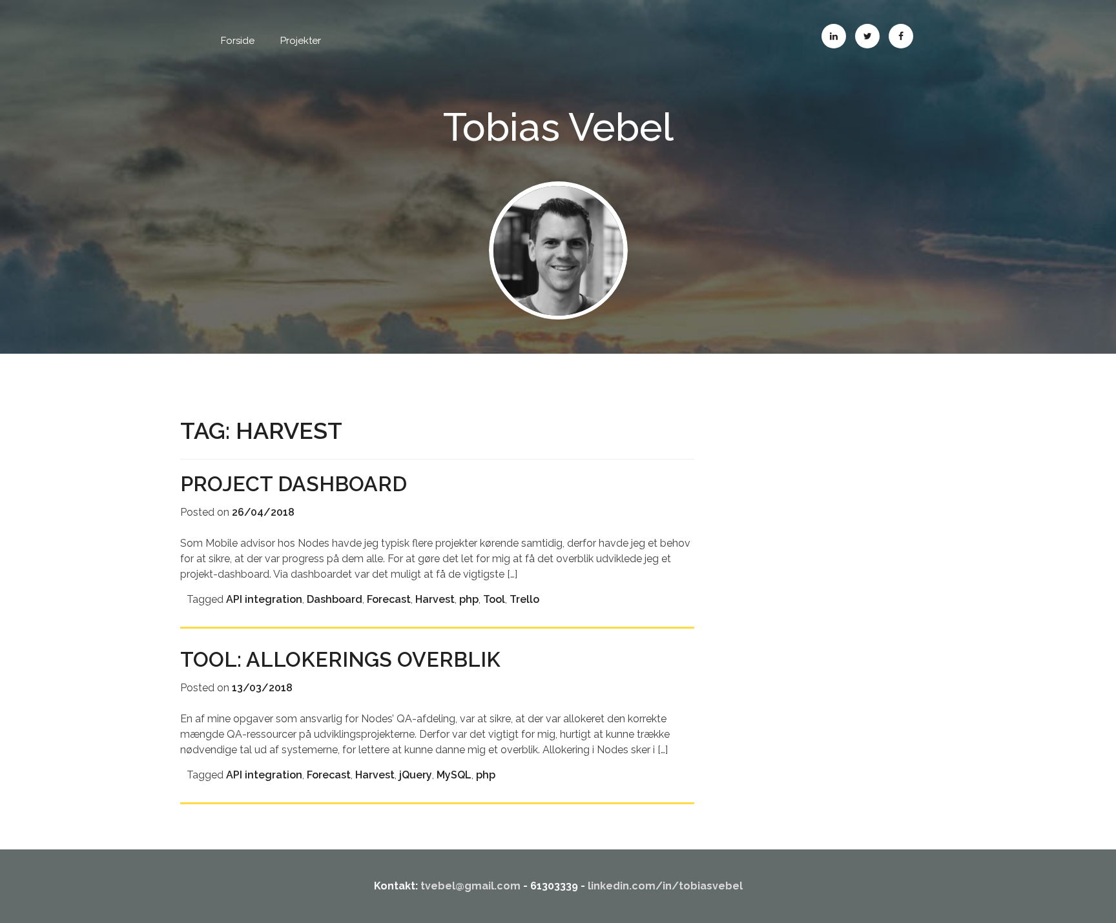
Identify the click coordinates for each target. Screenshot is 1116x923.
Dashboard (334, 599)
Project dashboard (293, 484)
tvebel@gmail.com (470, 886)
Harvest (435, 599)
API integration (264, 599)
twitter (867, 36)
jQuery (415, 775)
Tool (494, 599)
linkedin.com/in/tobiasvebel (665, 886)
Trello (524, 599)
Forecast (389, 599)
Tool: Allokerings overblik (340, 659)
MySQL (454, 775)
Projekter (300, 40)
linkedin (834, 36)
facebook (901, 36)
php (469, 599)
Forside (237, 40)
